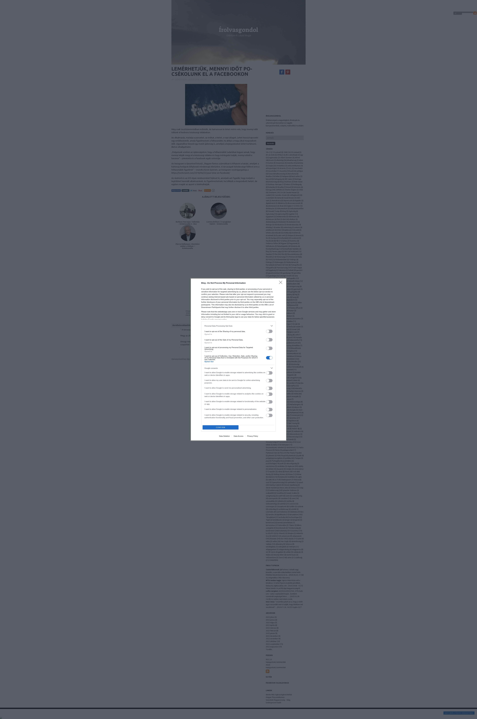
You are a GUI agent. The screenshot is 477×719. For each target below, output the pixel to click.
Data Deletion (224, 436)
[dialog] (238, 359)
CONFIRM (220, 427)
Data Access (238, 436)
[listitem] (238, 326)
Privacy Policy (252, 436)
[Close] (281, 283)
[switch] (269, 331)
